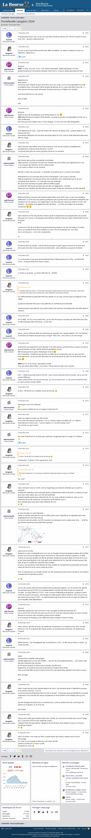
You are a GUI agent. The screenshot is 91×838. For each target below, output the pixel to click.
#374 (87, 465)
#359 (87, 193)
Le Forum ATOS (71, 786)
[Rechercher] (88, 10)
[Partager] (83, 33)
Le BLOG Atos (8, 10)
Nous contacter (39, 829)
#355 (87, 108)
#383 (87, 685)
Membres (45, 10)
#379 (87, 605)
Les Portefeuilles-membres (74, 772)
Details (77, 834)
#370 (87, 401)
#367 (87, 343)
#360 (87, 212)
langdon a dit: (23, 453)
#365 (87, 316)
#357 (87, 143)
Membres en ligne (40, 762)
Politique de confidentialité (67, 829)
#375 (87, 484)
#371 (87, 414)
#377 (87, 547)
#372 (87, 433)
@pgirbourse (23, 80)
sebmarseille (9, 83)
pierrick (26, 818)
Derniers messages (70, 762)
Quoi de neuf (31, 10)
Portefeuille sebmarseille (75, 766)
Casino (68, 797)
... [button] (12, 28)
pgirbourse (9, 69)
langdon (5, 25)
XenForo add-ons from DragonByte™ (39, 834)
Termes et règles (50, 829)
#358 (87, 157)
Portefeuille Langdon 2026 (76, 790)
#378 (87, 584)
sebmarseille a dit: (25, 470)
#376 (87, 509)
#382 (87, 652)
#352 (87, 47)
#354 (87, 76)
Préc (5, 28)
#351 (87, 33)
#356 (87, 127)
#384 (87, 714)
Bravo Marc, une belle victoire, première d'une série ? (77, 777)
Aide (78, 829)
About (56, 10)
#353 (87, 63)
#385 (87, 733)
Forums (20, 10)
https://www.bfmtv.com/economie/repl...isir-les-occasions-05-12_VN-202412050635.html (52, 379)
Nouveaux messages (8, 14)
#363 (87, 269)
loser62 (9, 39)
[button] (38, 10)
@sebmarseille (23, 71)
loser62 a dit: (23, 287)
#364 (87, 283)
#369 (87, 387)
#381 (87, 639)
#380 (87, 623)
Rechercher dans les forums (26, 14)
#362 (87, 255)
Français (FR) (7, 829)
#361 (87, 242)
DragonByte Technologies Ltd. (66, 834)
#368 (87, 371)
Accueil (84, 829)
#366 (87, 329)
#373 (87, 448)
